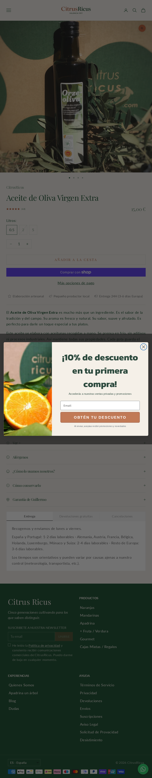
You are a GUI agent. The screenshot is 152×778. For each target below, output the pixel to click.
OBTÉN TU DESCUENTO (100, 417)
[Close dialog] (143, 347)
